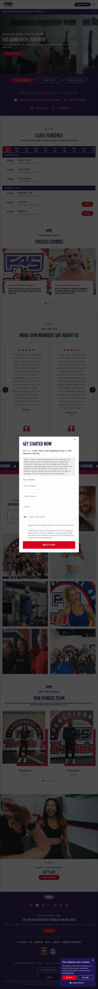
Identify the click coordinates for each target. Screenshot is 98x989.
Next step (49, 545)
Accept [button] (69, 978)
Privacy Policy (68, 525)
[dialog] (78, 972)
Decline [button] (85, 978)
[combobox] (25, 516)
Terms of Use (53, 525)
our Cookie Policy (68, 973)
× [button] (93, 960)
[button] (77, 982)
